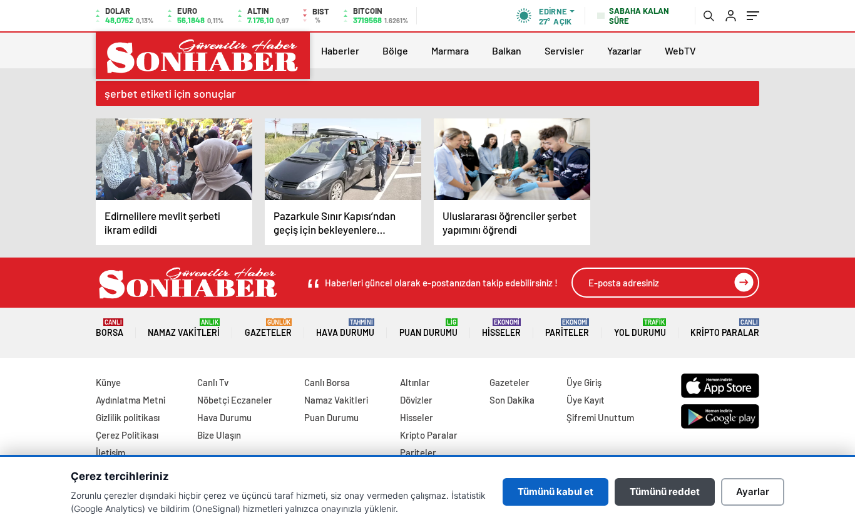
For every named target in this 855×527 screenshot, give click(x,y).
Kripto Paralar (724, 328)
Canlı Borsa (327, 382)
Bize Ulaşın (219, 435)
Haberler (340, 50)
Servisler (564, 50)
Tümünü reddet (665, 492)
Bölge (395, 50)
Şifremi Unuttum (600, 417)
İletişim (110, 452)
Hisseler (501, 328)
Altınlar (415, 382)
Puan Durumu (428, 328)
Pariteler (567, 328)
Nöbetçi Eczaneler (234, 399)
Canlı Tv (212, 382)
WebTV (680, 50)
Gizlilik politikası (128, 417)
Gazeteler (268, 328)
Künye (108, 382)
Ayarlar (752, 492)
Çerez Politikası (127, 435)
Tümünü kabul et (555, 492)
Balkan (506, 50)
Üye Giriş (584, 382)
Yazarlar (624, 50)
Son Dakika (512, 399)
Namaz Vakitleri (184, 328)
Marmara (450, 50)
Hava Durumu (345, 328)
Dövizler (416, 399)
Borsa (109, 328)
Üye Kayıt (585, 399)
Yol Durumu (640, 328)
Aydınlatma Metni (130, 399)
